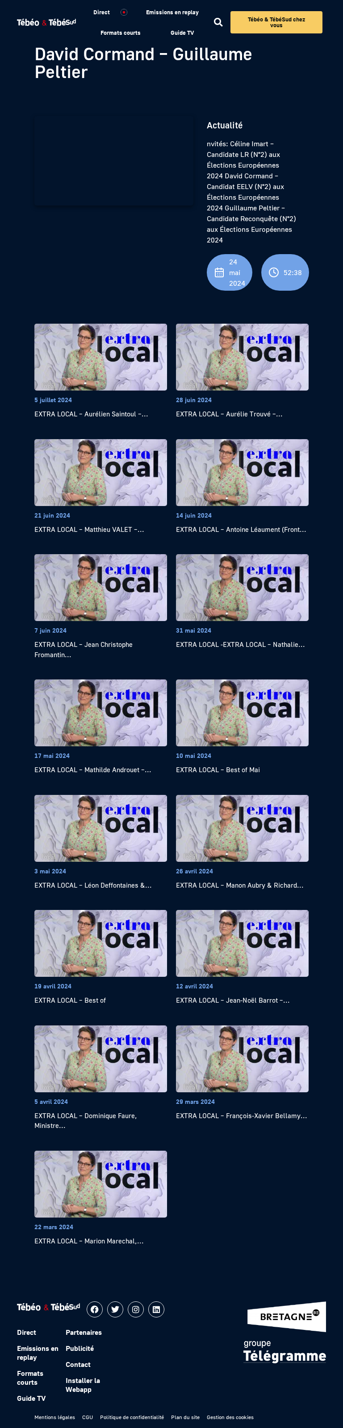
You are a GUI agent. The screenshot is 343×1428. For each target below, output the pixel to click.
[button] (218, 22)
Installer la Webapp (83, 1385)
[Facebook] (95, 1309)
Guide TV (182, 32)
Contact (78, 1364)
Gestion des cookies (230, 1417)
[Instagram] (136, 1309)
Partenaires (84, 1332)
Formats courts (120, 32)
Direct (101, 12)
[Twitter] (115, 1309)
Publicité (80, 1348)
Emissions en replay (172, 12)
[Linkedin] (156, 1309)
